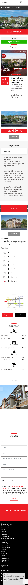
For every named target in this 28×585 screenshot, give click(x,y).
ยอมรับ (18, 582)
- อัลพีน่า (3, 555)
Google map (8, 315)
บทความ (3, 531)
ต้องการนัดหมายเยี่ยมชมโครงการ (12, 481)
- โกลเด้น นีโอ (4, 546)
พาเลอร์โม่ (14, 208)
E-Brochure (14, 136)
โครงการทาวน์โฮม (6, 526)
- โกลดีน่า (3, 562)
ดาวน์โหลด (21, 315)
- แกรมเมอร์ (4, 544)
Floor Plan (14, 233)
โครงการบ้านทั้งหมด (6, 524)
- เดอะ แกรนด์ (5, 536)
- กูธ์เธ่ (3, 551)
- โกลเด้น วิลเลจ (5, 547)
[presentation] (0, 208)
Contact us (14, 516)
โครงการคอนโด (5, 527)
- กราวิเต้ (3, 549)
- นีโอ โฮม (4, 553)
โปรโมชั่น (3, 529)
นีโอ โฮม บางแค (15, 7)
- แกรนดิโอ (4, 542)
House (7, 7)
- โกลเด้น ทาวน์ (5, 560)
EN (21, 2)
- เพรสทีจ (3, 540)
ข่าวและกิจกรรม (5, 570)
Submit (14, 498)
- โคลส (3, 567)
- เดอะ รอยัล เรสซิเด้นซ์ (7, 538)
